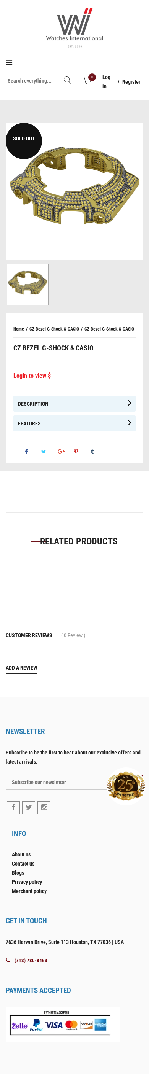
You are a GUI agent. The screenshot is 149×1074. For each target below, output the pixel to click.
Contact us (23, 864)
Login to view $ (32, 375)
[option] (74, 191)
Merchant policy (29, 891)
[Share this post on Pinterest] (81, 452)
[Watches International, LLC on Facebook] (13, 807)
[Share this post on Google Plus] (65, 452)
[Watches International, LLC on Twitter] (28, 807)
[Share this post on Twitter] (49, 452)
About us (21, 854)
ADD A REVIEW (21, 668)
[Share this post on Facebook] (32, 452)
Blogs (18, 873)
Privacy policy (27, 882)
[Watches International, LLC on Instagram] (43, 807)
